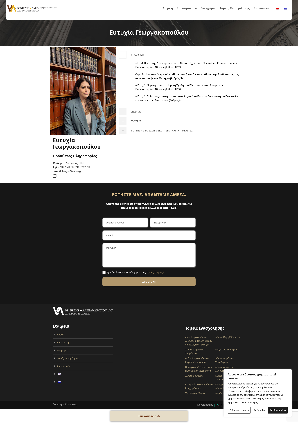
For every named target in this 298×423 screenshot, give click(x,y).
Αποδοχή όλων (278, 410)
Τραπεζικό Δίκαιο (195, 393)
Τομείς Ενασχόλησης (234, 8)
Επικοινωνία (263, 8)
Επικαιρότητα (187, 8)
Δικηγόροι (208, 8)
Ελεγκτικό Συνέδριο (226, 349)
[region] (258, 393)
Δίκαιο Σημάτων (194, 375)
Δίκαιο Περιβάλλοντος (227, 337)
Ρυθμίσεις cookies (239, 410)
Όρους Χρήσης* (155, 272)
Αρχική (167, 8)
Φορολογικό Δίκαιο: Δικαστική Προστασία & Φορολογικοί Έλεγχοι (198, 341)
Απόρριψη (259, 410)
